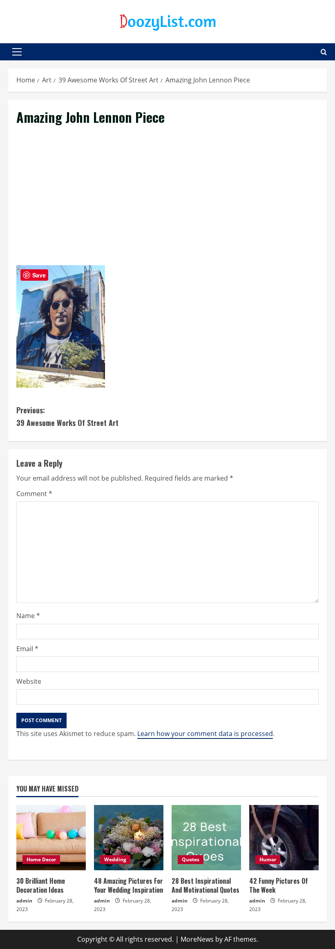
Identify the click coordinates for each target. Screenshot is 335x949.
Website (28, 681)
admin (24, 900)
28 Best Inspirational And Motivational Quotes (205, 885)
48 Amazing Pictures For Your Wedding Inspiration (128, 885)
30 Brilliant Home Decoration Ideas (40, 885)
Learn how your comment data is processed (205, 733)
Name (28, 615)
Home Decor (41, 859)
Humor (267, 859)
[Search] (324, 52)
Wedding (115, 859)
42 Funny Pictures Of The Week (278, 885)
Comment (34, 493)
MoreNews (197, 939)
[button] (17, 51)
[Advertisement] (167, 205)
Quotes (190, 859)
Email (27, 648)
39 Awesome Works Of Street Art (67, 416)
